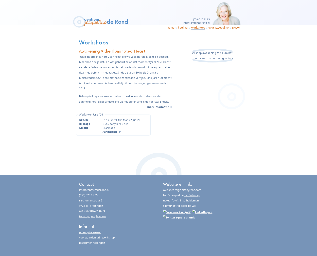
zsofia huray (192, 195)
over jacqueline (218, 27)
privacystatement (90, 232)
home (171, 27)
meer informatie (158, 107)
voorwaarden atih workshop (97, 237)
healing (183, 27)
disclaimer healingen (92, 243)
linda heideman (189, 200)
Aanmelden (110, 131)
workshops (198, 27)
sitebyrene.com (191, 190)
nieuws (236, 27)
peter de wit (188, 206)
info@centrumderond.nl (196, 22)
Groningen (109, 127)
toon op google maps (92, 216)
